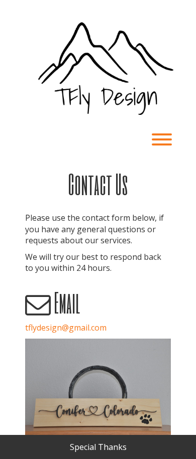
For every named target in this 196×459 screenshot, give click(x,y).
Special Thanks (98, 446)
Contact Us (98, 184)
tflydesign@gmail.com (66, 327)
